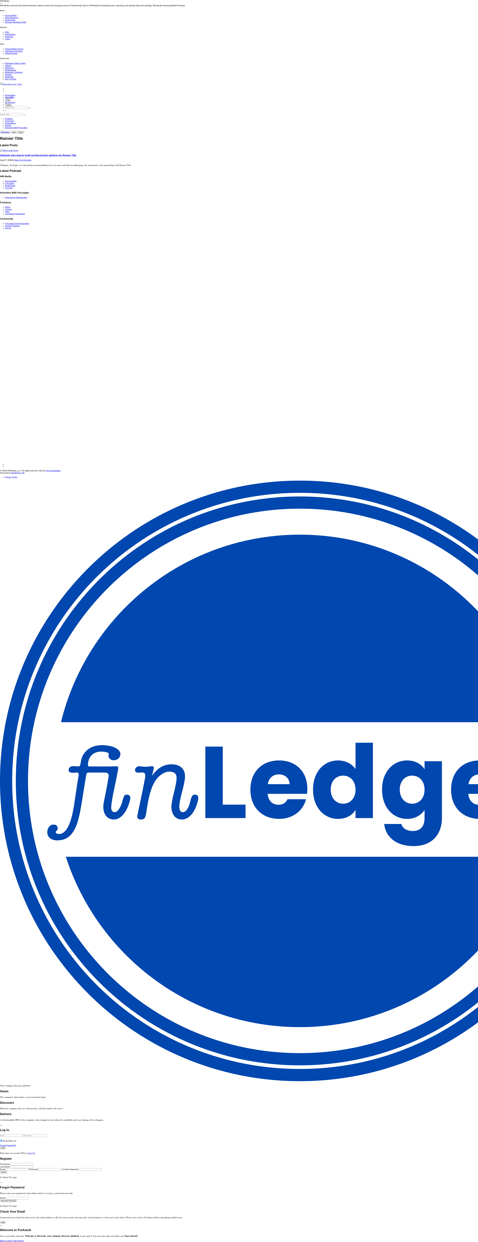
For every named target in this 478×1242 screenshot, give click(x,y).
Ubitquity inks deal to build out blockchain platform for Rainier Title (38, 155)
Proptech (9, 119)
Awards (8, 75)
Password (33, 1169)
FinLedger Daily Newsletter (17, 224)
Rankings (9, 77)
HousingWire (11, 15)
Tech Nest (9, 121)
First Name (5, 1164)
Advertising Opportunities (16, 197)
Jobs (7, 212)
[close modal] (1, 1125)
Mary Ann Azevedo (23, 160)
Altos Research (12, 18)
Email (2, 1169)
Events (8, 125)
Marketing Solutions (14, 72)
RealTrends (10, 20)
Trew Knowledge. (53, 471)
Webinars (9, 68)
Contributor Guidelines (15, 214)
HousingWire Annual (14, 49)
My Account (10, 102)
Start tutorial (18, 1241)
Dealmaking (10, 123)
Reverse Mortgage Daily (15, 22)
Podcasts (9, 37)
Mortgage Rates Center (15, 63)
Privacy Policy (11, 477)
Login (8, 100)
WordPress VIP (18, 473)
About (7, 207)
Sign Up (31, 1152)
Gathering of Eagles (14, 51)
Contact (8, 209)
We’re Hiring (10, 79)
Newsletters (10, 34)
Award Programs (12, 226)
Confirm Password (70, 1169)
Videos (8, 66)
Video (7, 39)
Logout (8, 105)
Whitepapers (10, 70)
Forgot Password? (8, 1145)
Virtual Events (11, 53)
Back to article (6, 1241)
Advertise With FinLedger (16, 128)
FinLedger (9, 183)
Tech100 (9, 188)
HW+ (7, 32)
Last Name (5, 1167)
